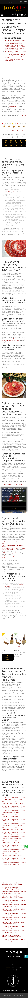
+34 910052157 (20, 969)
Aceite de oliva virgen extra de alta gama (13, 548)
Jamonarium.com (13, 106)
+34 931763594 (12, 969)
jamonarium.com (10, 191)
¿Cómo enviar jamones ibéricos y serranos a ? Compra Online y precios (14, 798)
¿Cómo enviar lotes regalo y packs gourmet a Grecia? (15, 52)
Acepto (14, 508)
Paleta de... (18, 129)
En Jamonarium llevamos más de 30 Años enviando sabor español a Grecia (15, 56)
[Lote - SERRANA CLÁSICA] (8, 639)
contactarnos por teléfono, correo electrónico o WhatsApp (13, 339)
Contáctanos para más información (12, 484)
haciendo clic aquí (17, 967)
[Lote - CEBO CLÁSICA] (20, 639)
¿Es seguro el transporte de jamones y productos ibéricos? (14, 44)
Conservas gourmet (7, 549)
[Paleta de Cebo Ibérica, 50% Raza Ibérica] (24, 125)
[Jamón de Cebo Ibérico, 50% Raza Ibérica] (9, 125)
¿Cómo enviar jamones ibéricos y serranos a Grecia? (15, 59)
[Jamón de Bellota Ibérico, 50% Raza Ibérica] (4, 125)
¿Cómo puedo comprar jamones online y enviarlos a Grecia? (15, 41)
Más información (6, 500)
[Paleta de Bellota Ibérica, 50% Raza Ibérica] (19, 125)
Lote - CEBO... (18, 647)
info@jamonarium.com (16, 964)
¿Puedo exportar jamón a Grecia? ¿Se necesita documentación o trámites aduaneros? (15, 48)
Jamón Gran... (14, 129)
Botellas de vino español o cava (11, 553)
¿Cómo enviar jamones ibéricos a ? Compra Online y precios (12, 883)
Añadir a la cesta (6, 143)
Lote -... (4, 647)
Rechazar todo (14, 504)
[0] (22, 15)
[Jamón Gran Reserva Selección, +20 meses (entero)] (14, 125)
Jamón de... (4, 129)
